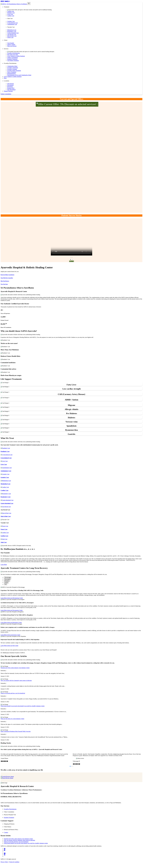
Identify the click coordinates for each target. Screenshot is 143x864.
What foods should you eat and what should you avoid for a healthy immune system (22, 706)
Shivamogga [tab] (8, 577)
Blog (5, 78)
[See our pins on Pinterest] (8, 1)
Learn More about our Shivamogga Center (12, 598)
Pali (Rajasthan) (11, 89)
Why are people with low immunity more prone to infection (16, 680)
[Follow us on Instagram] (4, 1)
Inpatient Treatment (12, 59)
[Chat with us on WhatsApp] (9, 1)
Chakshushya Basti (12, 66)
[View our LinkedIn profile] (3, 1)
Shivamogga (10, 83)
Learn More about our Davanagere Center (12, 610)
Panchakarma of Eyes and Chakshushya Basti (19, 75)
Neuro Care (10, 37)
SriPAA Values (11, 44)
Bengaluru (10, 86)
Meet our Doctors (11, 46)
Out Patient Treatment (13, 60)
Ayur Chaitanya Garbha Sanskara (16, 56)
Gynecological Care (12, 22)
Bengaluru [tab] (7, 580)
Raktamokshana (11, 73)
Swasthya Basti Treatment (14, 70)
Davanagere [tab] (7, 579)
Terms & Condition (14, 862)
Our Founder (10, 43)
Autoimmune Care (12, 24)
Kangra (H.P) (10, 88)
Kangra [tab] (6, 582)
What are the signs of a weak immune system (12, 718)
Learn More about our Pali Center (9, 645)
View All (71, 261)
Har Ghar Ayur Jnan (12, 54)
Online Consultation (12, 57)
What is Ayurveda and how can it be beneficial (13, 693)
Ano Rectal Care (11, 34)
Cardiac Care (10, 15)
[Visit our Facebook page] (1, 1)
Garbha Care (10, 11)
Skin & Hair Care (11, 36)
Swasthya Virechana (12, 67)
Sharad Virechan (8, 91)
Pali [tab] (5, 584)
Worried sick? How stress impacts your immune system (15, 667)
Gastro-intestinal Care (13, 33)
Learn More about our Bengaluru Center (11, 622)
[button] (71, 259)
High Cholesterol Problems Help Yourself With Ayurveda (16, 731)
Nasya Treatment (11, 72)
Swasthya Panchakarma (13, 53)
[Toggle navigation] (28, 3)
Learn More (4, 564)
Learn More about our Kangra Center (10, 635)
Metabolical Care (11, 30)
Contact (6, 832)
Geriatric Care (11, 21)
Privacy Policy (4, 862)
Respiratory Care (11, 31)
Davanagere (10, 85)
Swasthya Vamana (12, 69)
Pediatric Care (11, 12)
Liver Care (10, 14)
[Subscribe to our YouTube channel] (6, 1)
